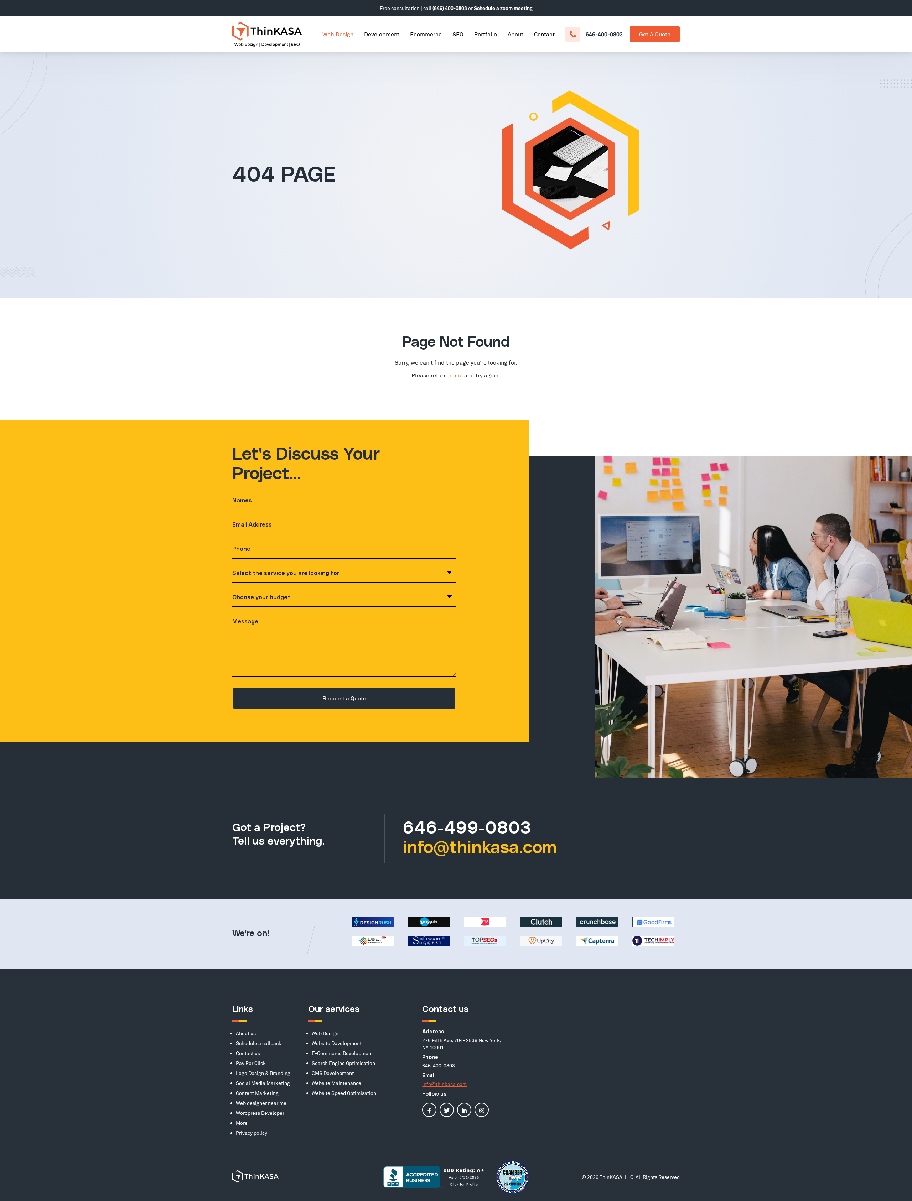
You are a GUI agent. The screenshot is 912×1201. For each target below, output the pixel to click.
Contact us (248, 1053)
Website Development (337, 1043)
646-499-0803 (467, 828)
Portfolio (485, 34)
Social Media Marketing (263, 1083)
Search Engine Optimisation (343, 1063)
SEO (457, 34)
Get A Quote (654, 34)
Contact (544, 34)
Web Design (337, 34)
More (242, 1123)
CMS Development (333, 1073)
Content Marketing (257, 1093)
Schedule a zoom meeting (503, 8)
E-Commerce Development (342, 1053)
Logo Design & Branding (263, 1073)
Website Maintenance (336, 1083)
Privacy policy (251, 1133)
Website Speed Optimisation (344, 1093)
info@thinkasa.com (479, 848)
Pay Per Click (251, 1063)
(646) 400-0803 (449, 8)
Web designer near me (261, 1103)
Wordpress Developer (260, 1113)
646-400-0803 (604, 34)
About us (246, 1033)
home (455, 375)
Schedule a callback (258, 1043)
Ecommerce (426, 34)
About (515, 34)
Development (381, 34)
